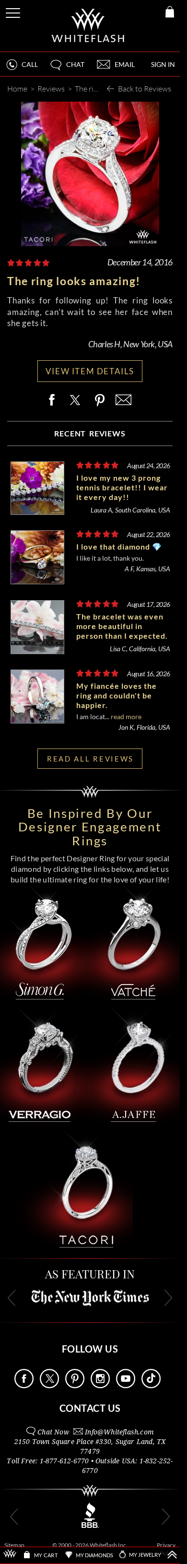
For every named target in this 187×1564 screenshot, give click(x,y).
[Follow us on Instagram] (100, 1385)
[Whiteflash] (88, 25)
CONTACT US (90, 1408)
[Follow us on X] (49, 1385)
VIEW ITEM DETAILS (90, 371)
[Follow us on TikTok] (151, 1385)
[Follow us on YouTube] (125, 1385)
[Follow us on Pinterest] (74, 1385)
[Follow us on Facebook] (24, 1385)
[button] (66, 69)
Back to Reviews (144, 88)
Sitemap (14, 1545)
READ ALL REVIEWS (90, 758)
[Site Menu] (13, 11)
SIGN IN (163, 64)
